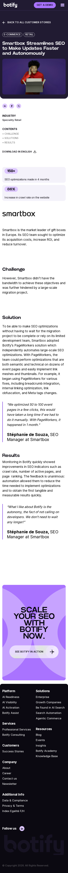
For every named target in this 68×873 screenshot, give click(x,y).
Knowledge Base (47, 756)
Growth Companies (48, 702)
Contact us (9, 778)
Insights (41, 745)
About (6, 768)
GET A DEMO (45, 4)
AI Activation (10, 707)
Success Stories (13, 751)
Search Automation (48, 713)
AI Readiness (10, 697)
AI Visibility (9, 702)
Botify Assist (10, 713)
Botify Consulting (13, 734)
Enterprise (42, 697)
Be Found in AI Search (50, 707)
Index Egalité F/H (13, 811)
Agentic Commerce (48, 718)
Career (6, 773)
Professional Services (16, 729)
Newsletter (9, 783)
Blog (38, 734)
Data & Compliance (15, 800)
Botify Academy (46, 750)
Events (40, 740)
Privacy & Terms (13, 805)
